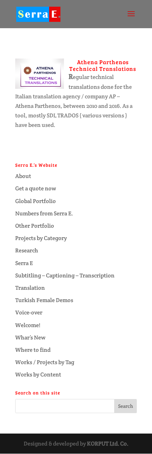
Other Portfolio (34, 225)
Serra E (24, 263)
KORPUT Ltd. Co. (107, 443)
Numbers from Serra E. (44, 213)
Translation (30, 288)
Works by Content (38, 374)
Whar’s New (30, 337)
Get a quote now (35, 188)
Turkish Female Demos (44, 300)
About (23, 176)
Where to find (33, 350)
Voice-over (28, 312)
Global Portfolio (35, 201)
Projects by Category (41, 238)
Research (26, 250)
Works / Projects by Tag (44, 362)
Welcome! (27, 325)
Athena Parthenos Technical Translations (102, 65)
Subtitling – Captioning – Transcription (65, 275)
